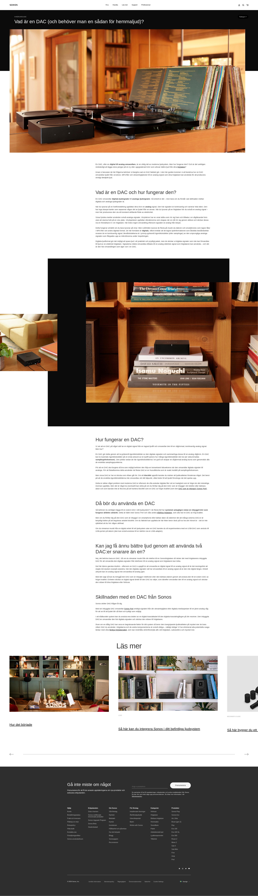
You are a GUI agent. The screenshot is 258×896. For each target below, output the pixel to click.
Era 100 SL (176, 832)
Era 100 (174, 829)
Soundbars (155, 825)
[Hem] (14, 5)
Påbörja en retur (73, 822)
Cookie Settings (158, 881)
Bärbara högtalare (157, 818)
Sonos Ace (175, 815)
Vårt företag (113, 811)
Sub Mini (175, 849)
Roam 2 (174, 839)
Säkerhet (147, 881)
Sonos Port (128, 609)
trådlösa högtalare (164, 513)
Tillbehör (154, 839)
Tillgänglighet (121, 881)
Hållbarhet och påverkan (117, 829)
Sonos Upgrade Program (97, 820)
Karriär (111, 822)
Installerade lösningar (137, 811)
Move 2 (174, 842)
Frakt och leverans (73, 818)
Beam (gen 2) (176, 822)
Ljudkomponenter (157, 835)
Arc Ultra (175, 818)
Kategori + (243, 17)
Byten (132, 822)
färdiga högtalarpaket (118, 630)
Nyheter (112, 815)
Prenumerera (180, 785)
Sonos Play (176, 811)
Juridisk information (94, 881)
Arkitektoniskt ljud (157, 832)
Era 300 (174, 835)
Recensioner (113, 842)
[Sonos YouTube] (189, 868)
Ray (173, 825)
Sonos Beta (92, 823)
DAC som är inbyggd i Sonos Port (192, 489)
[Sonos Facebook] (179, 868)
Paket (153, 829)
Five (173, 853)
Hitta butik (70, 829)
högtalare (181, 167)
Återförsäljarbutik (136, 815)
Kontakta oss (71, 832)
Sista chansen (93, 811)
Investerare (113, 825)
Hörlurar (154, 811)
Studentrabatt (93, 827)
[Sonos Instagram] (182, 868)
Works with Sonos (136, 825)
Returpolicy (71, 825)
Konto (69, 811)
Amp (173, 856)
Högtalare (154, 815)
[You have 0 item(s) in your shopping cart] (247, 5)
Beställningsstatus (73, 815)
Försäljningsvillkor (73, 835)
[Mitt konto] (239, 5)
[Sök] (243, 5)
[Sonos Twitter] (186, 868)
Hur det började (21, 724)
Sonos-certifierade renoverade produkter (95, 816)
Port (173, 859)
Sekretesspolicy (137, 796)
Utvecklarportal (135, 818)
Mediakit (112, 818)
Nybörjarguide (20, 17)
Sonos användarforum (75, 839)
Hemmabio (155, 822)
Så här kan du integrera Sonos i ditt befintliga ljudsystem (159, 729)
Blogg (111, 835)
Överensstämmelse (135, 881)
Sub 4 (174, 846)
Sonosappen (113, 839)
